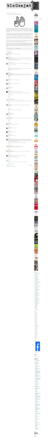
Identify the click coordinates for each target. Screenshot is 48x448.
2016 (35, 321)
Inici (19, 165)
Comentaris (36, 356)
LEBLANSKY (9, 134)
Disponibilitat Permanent (37, 378)
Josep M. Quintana (37, 404)
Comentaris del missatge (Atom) (12, 166)
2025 (35, 313)
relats (35, 308)
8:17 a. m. (9, 162)
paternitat (36, 306)
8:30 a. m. (9, 147)
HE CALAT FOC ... (37, 391)
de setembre (36, 328)
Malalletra (36, 303)
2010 (35, 337)
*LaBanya (36, 287)
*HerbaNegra (36, 283)
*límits (35, 288)
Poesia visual (36, 401)
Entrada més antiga (31, 165)
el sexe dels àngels (37, 300)
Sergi (8, 138)
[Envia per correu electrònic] (16, 48)
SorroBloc (36, 427)
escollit (35, 301)
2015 (35, 322)
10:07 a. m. (9, 80)
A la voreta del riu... (37, 394)
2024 (35, 314)
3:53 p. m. (9, 110)
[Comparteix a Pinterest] (19, 48)
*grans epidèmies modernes (38, 282)
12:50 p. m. (9, 132)
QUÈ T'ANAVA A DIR (37, 375)
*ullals (35, 294)
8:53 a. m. (9, 70)
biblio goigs (36, 370)
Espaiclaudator (36, 381)
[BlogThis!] (17, 48)
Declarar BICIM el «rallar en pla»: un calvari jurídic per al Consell (37, 405)
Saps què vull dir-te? (37, 422)
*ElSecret (36, 277)
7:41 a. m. (9, 60)
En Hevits (36, 366)
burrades (36, 297)
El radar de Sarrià (37, 368)
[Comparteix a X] (18, 48)
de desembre (36, 325)
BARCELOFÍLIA (36, 407)
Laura (8, 149)
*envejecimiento (36, 279)
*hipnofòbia (36, 284)
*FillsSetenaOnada (37, 281)
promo (35, 307)
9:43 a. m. (9, 152)
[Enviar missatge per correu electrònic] (15, 48)
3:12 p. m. (9, 157)
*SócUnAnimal (36, 293)
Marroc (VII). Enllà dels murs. (37, 386)
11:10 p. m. (9, 143)
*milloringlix (36, 290)
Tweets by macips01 (36, 352)
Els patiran (36, 364)
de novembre (36, 326)
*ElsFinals (36, 278)
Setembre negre (36, 411)
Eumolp (36, 420)
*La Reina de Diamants (37, 286)
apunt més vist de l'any (14, 34)
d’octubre (36, 327)
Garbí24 (9, 145)
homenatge (19, 35)
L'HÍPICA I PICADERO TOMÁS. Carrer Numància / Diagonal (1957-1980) (37, 409)
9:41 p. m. (9, 136)
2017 (35, 320)
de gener (36, 335)
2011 (35, 336)
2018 (35, 319)
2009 (35, 338)
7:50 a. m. (9, 65)
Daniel (8, 108)
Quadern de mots (10, 62)
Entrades (36, 355)
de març (36, 333)
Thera (8, 82)
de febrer (36, 334)
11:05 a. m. (9, 106)
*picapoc (36, 291)
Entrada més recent (8, 165)
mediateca (36, 304)
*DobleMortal (36, 275)
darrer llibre (20, 36)
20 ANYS (36, 389)
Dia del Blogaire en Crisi (37, 298)
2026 (35, 312)
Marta (8, 72)
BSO (35, 296)
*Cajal (35, 274)
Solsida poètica (36, 384)
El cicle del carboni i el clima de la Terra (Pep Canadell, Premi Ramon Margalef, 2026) (38, 379)
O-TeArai (36, 415)
